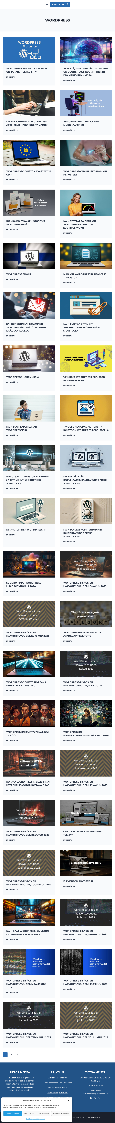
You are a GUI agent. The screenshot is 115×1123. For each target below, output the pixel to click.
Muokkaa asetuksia (61, 1113)
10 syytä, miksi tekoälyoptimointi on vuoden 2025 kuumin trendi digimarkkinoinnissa (85, 72)
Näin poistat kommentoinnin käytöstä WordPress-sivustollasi (82, 533)
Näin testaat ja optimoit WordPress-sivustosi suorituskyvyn (79, 224)
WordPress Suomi (18, 274)
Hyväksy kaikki (13, 1113)
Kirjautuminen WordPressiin (26, 529)
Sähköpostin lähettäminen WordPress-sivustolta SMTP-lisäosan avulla (26, 327)
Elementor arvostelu (78, 881)
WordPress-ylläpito (57, 1088)
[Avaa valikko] (47, 4)
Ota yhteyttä (60, 4)
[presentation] (29, 50)
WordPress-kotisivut (57, 1078)
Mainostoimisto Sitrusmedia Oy (85, 1117)
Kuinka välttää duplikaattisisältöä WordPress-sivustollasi (85, 480)
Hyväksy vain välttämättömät (36, 1113)
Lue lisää (12, 77)
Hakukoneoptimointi (58, 1093)
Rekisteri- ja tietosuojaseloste (35, 1119)
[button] (69, 1100)
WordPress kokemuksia (22, 377)
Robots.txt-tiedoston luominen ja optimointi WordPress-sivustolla (27, 480)
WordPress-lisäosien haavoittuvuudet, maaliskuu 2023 (26, 984)
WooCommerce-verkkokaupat (57, 1083)
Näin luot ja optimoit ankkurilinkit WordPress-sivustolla (81, 327)
